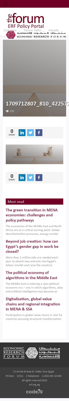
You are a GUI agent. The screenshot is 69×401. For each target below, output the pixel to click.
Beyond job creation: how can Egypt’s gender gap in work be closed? (32, 246)
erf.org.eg (34, 384)
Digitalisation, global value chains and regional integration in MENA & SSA (33, 304)
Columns (10, 30)
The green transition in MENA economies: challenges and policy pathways (32, 215)
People (54, 30)
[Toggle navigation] (5, 4)
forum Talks (32, 30)
